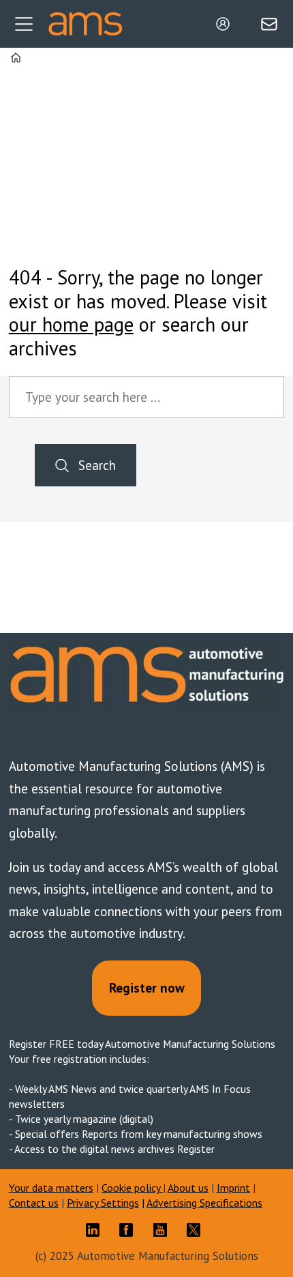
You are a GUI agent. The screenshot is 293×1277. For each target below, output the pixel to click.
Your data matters (51, 1187)
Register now (147, 988)
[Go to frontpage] (85, 24)
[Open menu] (24, 23)
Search (97, 465)
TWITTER (197, 1230)
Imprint (233, 1187)
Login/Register (226, 24)
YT (163, 1230)
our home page (71, 324)
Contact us (34, 1202)
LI (96, 1230)
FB (129, 1230)
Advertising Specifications (204, 1202)
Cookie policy (132, 1187)
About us (188, 1187)
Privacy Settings (103, 1202)
